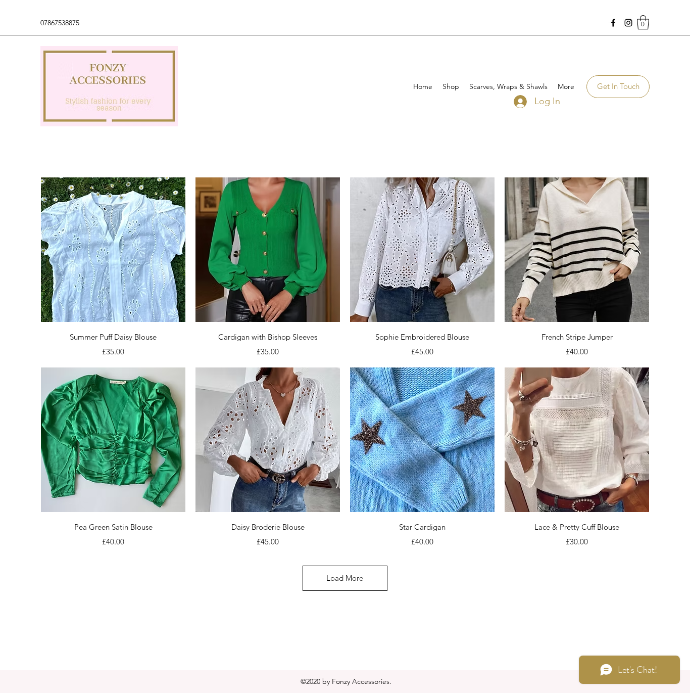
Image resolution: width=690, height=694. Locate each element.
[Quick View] (113, 249)
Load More (344, 578)
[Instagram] (628, 23)
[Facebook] (613, 23)
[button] (643, 22)
